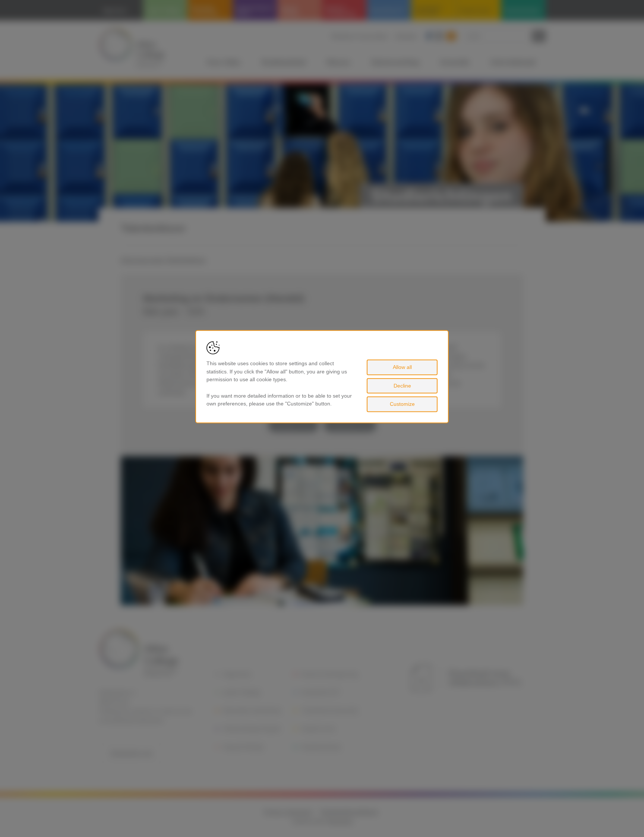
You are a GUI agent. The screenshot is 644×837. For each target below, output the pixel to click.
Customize (402, 404)
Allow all (402, 367)
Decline (402, 386)
